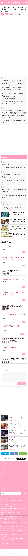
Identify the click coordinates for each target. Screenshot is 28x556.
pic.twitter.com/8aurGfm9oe (9, 98)
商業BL (2, 473)
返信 (23, 252)
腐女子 (2, 469)
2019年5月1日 (16, 103)
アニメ (2, 477)
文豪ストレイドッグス (15, 14)
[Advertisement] (14, 32)
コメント (4, 370)
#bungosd (22, 96)
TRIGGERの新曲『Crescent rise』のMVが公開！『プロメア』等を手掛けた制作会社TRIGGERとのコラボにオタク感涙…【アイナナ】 (13, 518)
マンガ (2, 481)
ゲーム (2, 485)
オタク (2, 466)
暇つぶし (3, 489)
